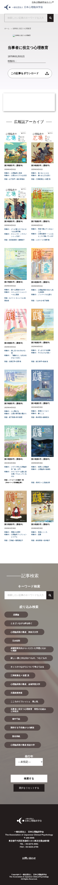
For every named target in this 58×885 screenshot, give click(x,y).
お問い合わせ (29, 858)
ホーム (6, 29)
